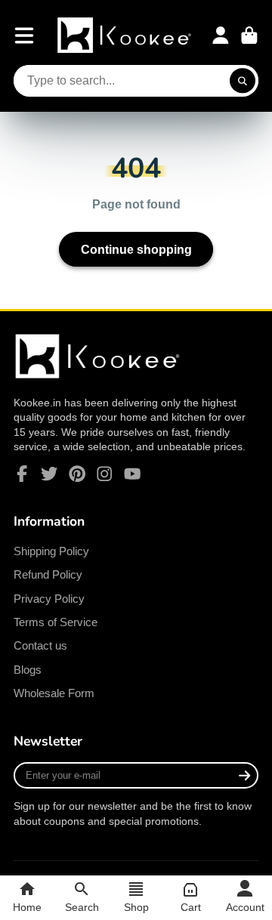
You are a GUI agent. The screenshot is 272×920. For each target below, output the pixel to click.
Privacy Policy (49, 598)
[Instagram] (104, 473)
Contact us (40, 645)
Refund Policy (48, 574)
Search (82, 907)
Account (221, 35)
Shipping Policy (51, 551)
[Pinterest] (77, 473)
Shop (136, 907)
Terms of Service (55, 622)
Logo (126, 35)
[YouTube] (132, 473)
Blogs (28, 669)
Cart (249, 35)
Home (27, 907)
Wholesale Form (54, 693)
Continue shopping (136, 249)
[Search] (242, 81)
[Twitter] (49, 473)
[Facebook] (22, 473)
